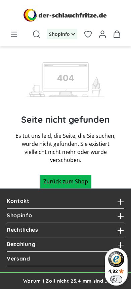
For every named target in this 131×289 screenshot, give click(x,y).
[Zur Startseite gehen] (65, 15)
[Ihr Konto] (102, 33)
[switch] (116, 279)
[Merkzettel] (88, 33)
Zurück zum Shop (65, 181)
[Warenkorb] (117, 33)
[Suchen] (36, 33)
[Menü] (14, 33)
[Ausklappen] (120, 201)
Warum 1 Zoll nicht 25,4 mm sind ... (66, 281)
